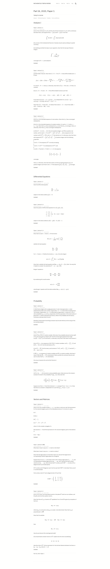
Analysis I (35, 18)
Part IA (57, 3)
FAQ (72, 3)
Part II (68, 3)
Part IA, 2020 (42, 29)
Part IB (63, 3)
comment (36, 63)
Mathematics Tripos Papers (42, 3)
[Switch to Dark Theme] (75, 3)
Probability (49, 18)
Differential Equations (42, 18)
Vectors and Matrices (55, 18)
